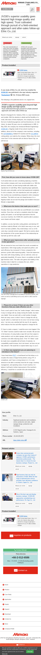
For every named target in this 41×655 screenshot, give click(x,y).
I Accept (29, 651)
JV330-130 (4, 92)
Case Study (8, 594)
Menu (38, 11)
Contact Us (8, 619)
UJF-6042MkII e (8, 134)
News (6, 624)
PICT (14, 355)
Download (8, 614)
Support (7, 609)
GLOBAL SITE (7, 9)
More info (4, 654)
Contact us (21, 644)
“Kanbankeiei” (6, 95)
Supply (7, 604)
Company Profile (9, 629)
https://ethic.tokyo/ (19, 440)
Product (7, 589)
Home (6, 584)
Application (8, 599)
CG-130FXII (34, 134)
